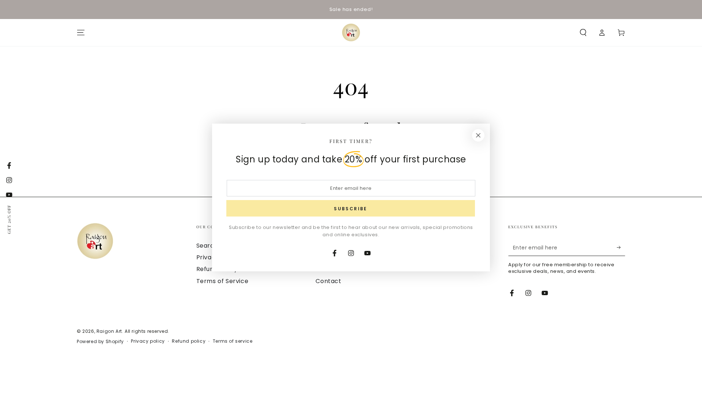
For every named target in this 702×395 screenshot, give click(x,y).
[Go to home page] (351, 32)
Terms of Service (222, 281)
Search (207, 245)
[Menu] (80, 33)
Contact (328, 281)
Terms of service (233, 341)
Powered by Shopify (100, 342)
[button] (583, 33)
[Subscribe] (621, 248)
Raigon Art (109, 331)
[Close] (478, 135)
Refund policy (188, 341)
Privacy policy (148, 341)
